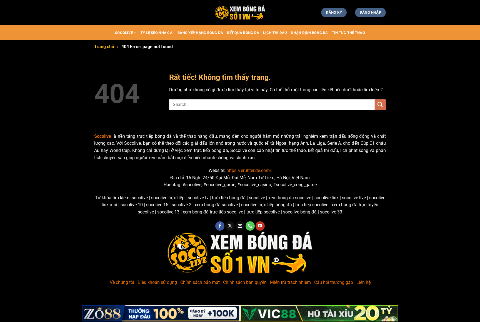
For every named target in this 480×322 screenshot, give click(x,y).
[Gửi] (380, 104)
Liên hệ (363, 282)
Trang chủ (104, 46)
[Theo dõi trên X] (229, 226)
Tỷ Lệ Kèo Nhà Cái (157, 33)
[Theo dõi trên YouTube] (260, 226)
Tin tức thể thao (348, 33)
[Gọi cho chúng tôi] (250, 226)
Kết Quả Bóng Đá (243, 33)
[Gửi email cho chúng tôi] (240, 226)
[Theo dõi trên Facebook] (219, 226)
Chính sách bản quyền (245, 282)
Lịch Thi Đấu (275, 33)
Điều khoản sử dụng (157, 282)
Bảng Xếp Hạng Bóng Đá (200, 33)
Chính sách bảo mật (200, 282)
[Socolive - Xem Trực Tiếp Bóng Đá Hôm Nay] (240, 12)
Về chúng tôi (122, 282)
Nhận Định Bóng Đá (309, 33)
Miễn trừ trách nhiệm (290, 282)
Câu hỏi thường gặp (333, 282)
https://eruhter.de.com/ (249, 170)
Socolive (124, 33)
